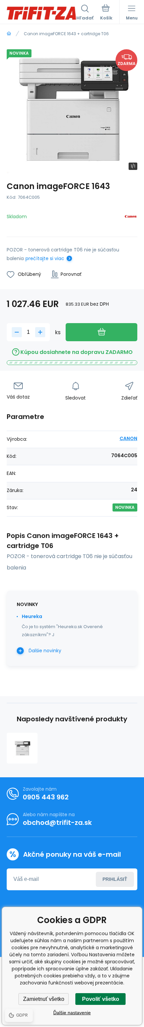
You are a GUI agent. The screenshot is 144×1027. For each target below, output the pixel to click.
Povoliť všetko (100, 999)
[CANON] (130, 218)
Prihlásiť (114, 879)
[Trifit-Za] (9, 34)
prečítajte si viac (44, 258)
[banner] (41, 13)
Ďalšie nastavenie (72, 1012)
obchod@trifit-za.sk (57, 822)
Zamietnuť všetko (43, 999)
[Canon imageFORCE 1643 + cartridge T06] (22, 748)
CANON (128, 438)
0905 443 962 (46, 797)
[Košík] (106, 13)
